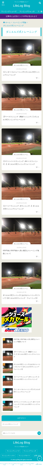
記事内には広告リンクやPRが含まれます (21, 16)
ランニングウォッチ (27, 11)
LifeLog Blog (21, 5)
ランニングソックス (8, 455)
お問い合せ (37, 455)
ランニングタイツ (24, 455)
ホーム (7, 22)
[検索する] (39, 433)
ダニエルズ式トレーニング (13, 26)
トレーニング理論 (19, 22)
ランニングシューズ (8, 11)
